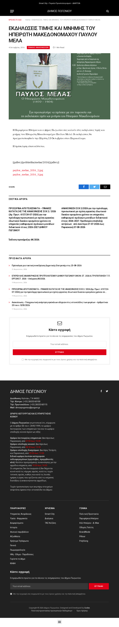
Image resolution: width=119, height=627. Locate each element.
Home (27, 20)
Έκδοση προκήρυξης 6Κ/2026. (24, 239)
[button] (59, 621)
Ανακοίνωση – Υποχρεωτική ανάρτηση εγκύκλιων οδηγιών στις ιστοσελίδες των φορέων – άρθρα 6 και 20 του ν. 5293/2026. (60, 303)
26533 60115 (41, 404)
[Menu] (12, 11)
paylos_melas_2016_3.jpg (28, 174)
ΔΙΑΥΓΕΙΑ (76, 3)
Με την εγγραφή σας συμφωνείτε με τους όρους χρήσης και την (60, 359)
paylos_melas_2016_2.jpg (28, 170)
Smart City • (43, 3)
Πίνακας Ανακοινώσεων (38, 47)
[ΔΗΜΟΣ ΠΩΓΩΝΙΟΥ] (59, 11)
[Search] (107, 11)
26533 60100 (34, 401)
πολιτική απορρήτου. (88, 359)
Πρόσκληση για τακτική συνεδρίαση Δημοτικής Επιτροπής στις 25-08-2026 (46, 265)
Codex (87, 608)
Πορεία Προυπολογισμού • (60, 3)
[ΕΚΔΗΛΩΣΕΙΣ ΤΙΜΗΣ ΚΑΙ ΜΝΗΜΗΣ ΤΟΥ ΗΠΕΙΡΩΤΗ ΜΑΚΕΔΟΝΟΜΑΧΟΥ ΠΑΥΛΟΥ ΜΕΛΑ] (59, 86)
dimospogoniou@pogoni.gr (27, 407)
